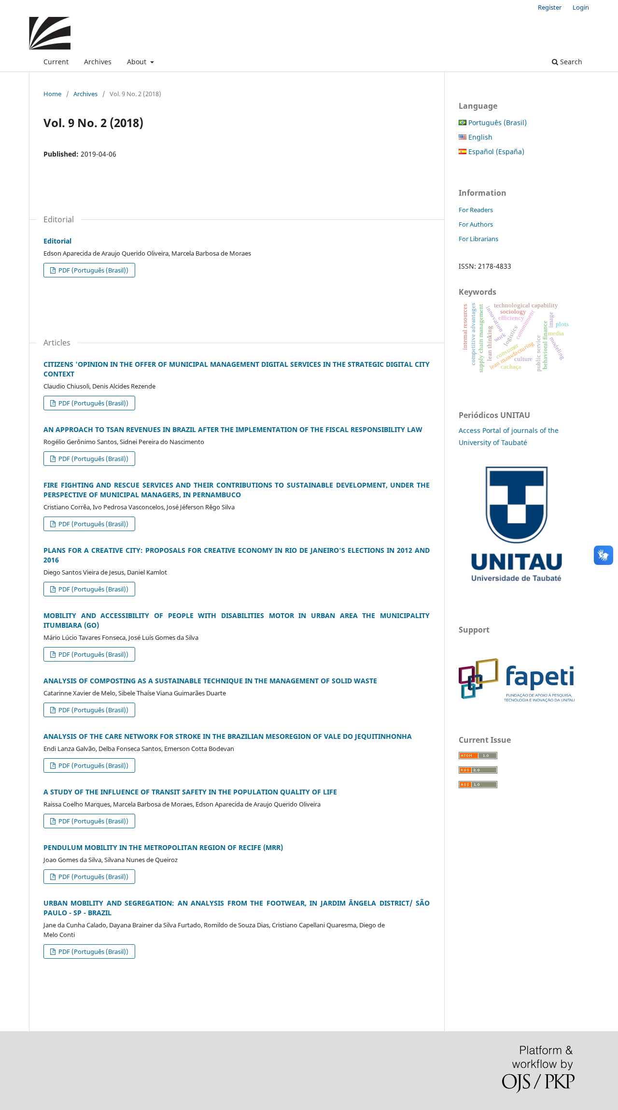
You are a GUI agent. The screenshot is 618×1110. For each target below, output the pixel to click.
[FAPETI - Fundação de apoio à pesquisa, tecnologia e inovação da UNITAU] (517, 699)
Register (550, 7)
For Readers (476, 209)
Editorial (57, 240)
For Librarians (478, 238)
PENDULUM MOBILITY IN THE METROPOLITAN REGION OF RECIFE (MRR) (163, 847)
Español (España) (495, 151)
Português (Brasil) (496, 122)
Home (52, 93)
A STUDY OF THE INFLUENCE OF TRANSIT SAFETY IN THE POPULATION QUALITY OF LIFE (190, 791)
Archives (98, 61)
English (479, 137)
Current (56, 61)
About (137, 61)
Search (570, 61)
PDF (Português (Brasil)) (92, 270)
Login (581, 7)
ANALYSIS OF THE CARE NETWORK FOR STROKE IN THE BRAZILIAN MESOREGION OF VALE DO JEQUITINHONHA (227, 736)
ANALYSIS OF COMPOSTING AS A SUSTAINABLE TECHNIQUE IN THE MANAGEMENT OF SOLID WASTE (210, 680)
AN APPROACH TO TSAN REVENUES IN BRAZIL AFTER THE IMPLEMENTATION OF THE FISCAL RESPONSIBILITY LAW (232, 429)
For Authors (476, 224)
